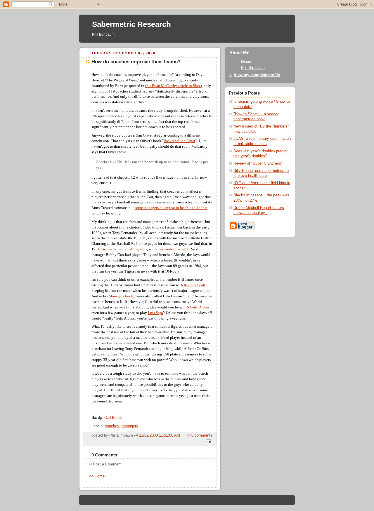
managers (130, 426)
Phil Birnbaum (253, 68)
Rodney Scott (194, 285)
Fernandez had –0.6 (173, 249)
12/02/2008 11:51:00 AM (159, 435)
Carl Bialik (113, 418)
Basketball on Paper (179, 141)
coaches (112, 426)
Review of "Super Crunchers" (258, 163)
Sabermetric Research (131, 24)
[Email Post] (207, 442)
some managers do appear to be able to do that (171, 208)
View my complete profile (257, 75)
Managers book (121, 296)
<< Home (97, 476)
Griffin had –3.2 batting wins (124, 249)
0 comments (201, 435)
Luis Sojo (155, 313)
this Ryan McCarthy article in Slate (173, 86)
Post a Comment (107, 464)
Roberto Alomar (198, 307)
